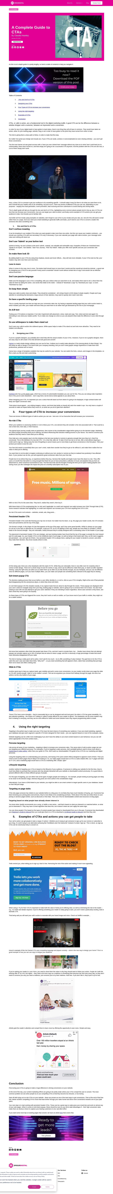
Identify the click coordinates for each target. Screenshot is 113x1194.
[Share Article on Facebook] (15, 47)
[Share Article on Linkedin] (12, 47)
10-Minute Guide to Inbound (73, 812)
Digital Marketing (17, 41)
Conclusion (22, 119)
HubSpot (12, 394)
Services (78, 3)
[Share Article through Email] (23, 47)
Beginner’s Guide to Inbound (21, 812)
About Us (69, 3)
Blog (87, 3)
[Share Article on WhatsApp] (20, 47)
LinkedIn (86, 1173)
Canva (11, 343)
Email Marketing (62, 1178)
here (61, 1113)
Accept (34, 1187)
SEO (59, 1173)
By (20, 35)
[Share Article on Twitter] (18, 47)
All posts (14, 9)
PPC (59, 1176)
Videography (61, 1181)
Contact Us (96, 3)
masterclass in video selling (18, 751)
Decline (48, 1187)
